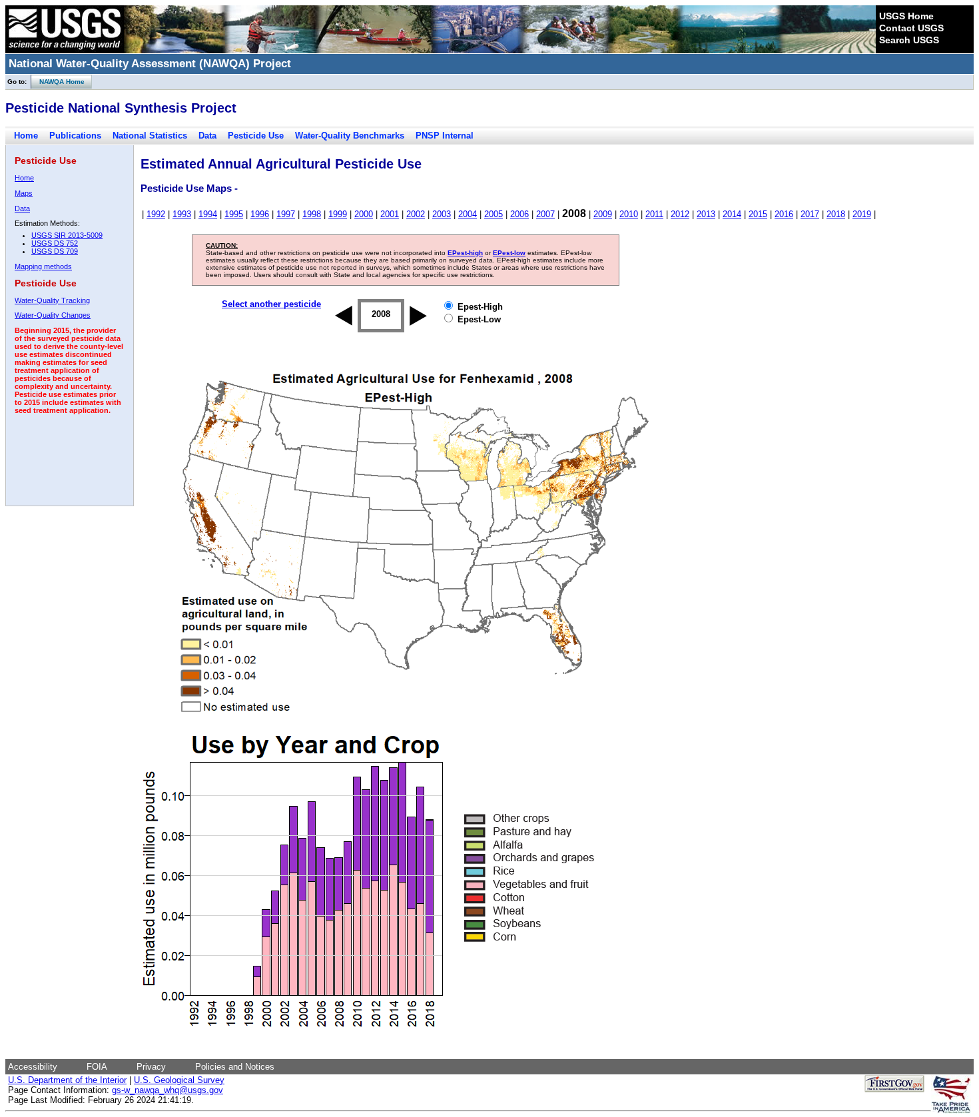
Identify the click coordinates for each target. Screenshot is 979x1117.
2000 (363, 214)
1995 (233, 214)
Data (207, 136)
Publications (75, 136)
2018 (835, 214)
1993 (181, 214)
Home (26, 136)
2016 (784, 214)
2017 (810, 214)
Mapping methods (43, 266)
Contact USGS (911, 28)
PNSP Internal (445, 136)
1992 (156, 214)
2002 (415, 214)
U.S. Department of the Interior (67, 1080)
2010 (628, 214)
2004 (467, 214)
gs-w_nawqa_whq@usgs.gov (167, 1090)
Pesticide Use (256, 136)
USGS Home (906, 16)
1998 (311, 214)
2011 (654, 214)
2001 (389, 214)
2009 (602, 214)
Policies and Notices (234, 1067)
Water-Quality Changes (53, 315)
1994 (207, 214)
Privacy (151, 1067)
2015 (758, 214)
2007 (545, 214)
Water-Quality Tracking (52, 300)
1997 (285, 214)
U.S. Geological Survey (179, 1080)
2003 (441, 214)
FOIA (97, 1067)
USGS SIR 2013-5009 (67, 235)
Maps (24, 193)
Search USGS (909, 40)
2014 (732, 214)
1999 (337, 214)
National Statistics (150, 136)
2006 (519, 214)
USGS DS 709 (54, 251)
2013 (706, 214)
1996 (259, 214)
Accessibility (32, 1067)
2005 (493, 214)
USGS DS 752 (54, 243)
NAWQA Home (58, 81)
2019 (861, 214)
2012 (680, 214)
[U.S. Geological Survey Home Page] (64, 50)
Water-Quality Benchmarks (349, 136)
